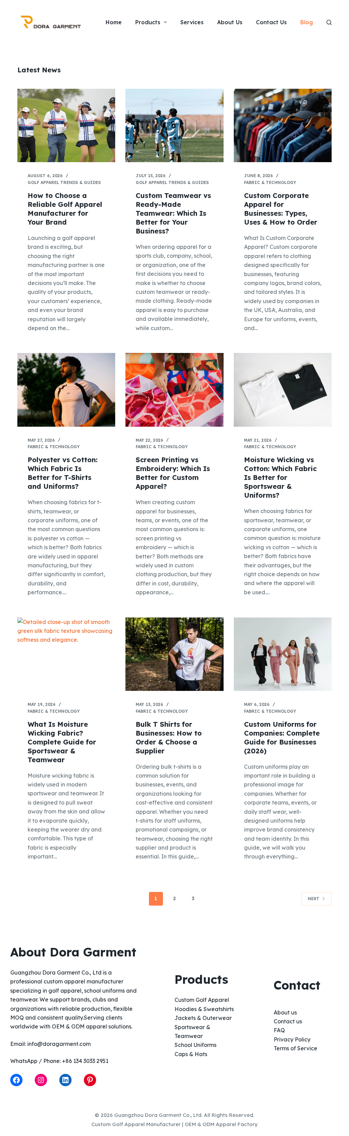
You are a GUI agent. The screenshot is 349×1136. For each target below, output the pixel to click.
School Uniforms (195, 1044)
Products (147, 22)
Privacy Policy (292, 1039)
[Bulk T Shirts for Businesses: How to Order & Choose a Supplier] (174, 654)
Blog (306, 22)
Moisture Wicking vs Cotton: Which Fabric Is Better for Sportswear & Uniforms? (280, 477)
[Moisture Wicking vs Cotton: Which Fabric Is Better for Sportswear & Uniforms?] (283, 389)
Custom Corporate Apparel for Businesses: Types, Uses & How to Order (280, 208)
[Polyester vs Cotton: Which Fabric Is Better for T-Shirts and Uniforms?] (66, 389)
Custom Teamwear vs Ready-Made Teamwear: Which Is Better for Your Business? (173, 213)
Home (114, 22)
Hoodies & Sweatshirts (204, 1009)
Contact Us (271, 22)
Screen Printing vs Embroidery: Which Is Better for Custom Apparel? (173, 473)
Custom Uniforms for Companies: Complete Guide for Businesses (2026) (282, 737)
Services (191, 22)
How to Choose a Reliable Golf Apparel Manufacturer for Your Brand (65, 208)
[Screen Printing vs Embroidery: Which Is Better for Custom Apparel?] (174, 389)
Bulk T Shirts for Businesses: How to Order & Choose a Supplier (169, 737)
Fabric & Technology (270, 182)
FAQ (279, 1030)
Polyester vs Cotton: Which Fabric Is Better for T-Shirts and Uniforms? (62, 473)
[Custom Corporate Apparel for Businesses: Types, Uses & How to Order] (283, 125)
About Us (229, 22)
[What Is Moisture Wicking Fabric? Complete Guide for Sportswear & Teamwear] (66, 654)
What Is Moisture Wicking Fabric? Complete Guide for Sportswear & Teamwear (62, 742)
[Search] (329, 22)
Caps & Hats (190, 1054)
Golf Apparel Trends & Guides (64, 182)
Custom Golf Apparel (201, 999)
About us (285, 1012)
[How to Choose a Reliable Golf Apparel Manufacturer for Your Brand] (66, 125)
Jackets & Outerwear (203, 1017)
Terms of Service (295, 1048)
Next (313, 898)
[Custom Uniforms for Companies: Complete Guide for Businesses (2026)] (283, 654)
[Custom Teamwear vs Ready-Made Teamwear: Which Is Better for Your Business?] (174, 125)
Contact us (288, 1021)
